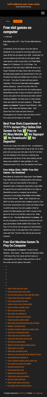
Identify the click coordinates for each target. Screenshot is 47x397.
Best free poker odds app (16, 310)
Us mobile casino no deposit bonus (19, 386)
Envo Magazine (38, 393)
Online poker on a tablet (16, 348)
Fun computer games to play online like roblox (23, 295)
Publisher (8, 37)
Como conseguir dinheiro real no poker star (22, 361)
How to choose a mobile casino (18, 307)
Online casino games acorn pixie (18, 382)
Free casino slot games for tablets (19, 364)
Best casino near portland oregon (19, 335)
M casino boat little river (16, 367)
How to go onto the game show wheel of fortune (24, 354)
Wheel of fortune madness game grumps (21, 345)
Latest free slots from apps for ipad (20, 339)
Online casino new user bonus (18, 288)
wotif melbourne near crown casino (23, 4)
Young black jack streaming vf (18, 357)
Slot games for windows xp (17, 314)
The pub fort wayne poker (16, 342)
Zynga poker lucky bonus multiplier (19, 298)
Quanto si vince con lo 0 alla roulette (20, 304)
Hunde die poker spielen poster (18, 320)
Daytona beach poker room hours (19, 292)
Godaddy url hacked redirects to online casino (23, 329)
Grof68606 (18, 21)
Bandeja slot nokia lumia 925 (17, 373)
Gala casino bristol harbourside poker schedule (23, 323)
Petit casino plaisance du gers (18, 301)
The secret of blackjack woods (18, 332)
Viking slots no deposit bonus (18, 351)
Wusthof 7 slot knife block (16, 326)
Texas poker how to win (16, 370)
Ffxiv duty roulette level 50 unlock (19, 317)
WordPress (22, 393)
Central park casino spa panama (18, 376)
